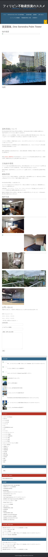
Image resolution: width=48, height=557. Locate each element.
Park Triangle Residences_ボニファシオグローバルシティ (15, 497)
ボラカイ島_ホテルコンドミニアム (9, 542)
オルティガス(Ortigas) (8, 416)
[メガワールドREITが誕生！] (5, 383)
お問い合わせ (41, 14)
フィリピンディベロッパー (9, 432)
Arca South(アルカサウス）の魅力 (9, 547)
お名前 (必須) (5, 322)
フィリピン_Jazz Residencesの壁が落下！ (15, 407)
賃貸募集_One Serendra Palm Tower (11, 517)
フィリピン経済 (7, 439)
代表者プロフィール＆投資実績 (10, 486)
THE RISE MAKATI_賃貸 (8, 512)
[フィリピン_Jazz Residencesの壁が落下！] (5, 407)
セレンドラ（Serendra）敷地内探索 (10, 534)
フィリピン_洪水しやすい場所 (9, 529)
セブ (4, 425)
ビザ (4, 429)
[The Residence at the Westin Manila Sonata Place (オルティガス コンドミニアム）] (5, 397)
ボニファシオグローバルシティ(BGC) (11, 442)
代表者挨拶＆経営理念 (8, 488)
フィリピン (6, 430)
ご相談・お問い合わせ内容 (7, 331)
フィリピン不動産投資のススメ (24, 6)
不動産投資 (6, 449)
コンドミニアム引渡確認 (15, 17)
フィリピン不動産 (7, 434)
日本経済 (5, 456)
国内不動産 (6, 455)
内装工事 (5, 453)
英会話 (5, 460)
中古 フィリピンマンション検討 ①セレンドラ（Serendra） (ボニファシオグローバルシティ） (26, 363)
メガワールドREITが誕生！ (12, 383)
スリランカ (6, 423)
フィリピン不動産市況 (8, 436)
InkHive (20, 555)
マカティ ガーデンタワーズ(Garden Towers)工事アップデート (19, 373)
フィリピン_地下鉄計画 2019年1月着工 (15, 387)
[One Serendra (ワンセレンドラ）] (5, 378)
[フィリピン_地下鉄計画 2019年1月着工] (5, 387)
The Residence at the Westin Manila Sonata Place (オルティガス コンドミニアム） (23, 397)
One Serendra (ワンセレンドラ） (13, 378)
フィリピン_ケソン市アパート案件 (10, 500)
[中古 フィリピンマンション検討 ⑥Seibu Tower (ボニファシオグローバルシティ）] (5, 402)
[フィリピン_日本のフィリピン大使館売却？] (5, 368)
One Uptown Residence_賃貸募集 (10, 516)
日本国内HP (35, 17)
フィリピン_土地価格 (7, 531)
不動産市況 (6, 448)
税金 (4, 458)
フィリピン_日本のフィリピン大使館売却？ (15, 368)
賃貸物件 (35, 14)
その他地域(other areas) (8, 427)
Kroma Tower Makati (7, 495)
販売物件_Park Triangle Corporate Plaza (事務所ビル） (14, 498)
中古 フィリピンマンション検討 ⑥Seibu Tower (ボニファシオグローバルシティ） (23, 402)
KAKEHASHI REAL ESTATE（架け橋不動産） (16, 14)
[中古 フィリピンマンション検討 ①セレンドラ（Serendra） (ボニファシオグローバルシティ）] (5, 363)
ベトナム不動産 (7, 441)
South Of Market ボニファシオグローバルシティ (13, 491)
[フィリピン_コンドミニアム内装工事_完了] (5, 392)
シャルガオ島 (6, 420)
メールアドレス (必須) (6, 327)
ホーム (5, 14)
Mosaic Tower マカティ (8, 502)
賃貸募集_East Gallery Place (9, 519)
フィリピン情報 (7, 437)
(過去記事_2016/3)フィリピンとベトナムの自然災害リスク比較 (15, 527)
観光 (4, 461)
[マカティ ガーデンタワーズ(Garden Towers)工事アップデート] (5, 373)
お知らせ (5, 418)
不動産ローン (6, 446)
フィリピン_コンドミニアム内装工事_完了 (15, 392)
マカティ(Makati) (7, 444)
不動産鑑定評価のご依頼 (26, 17)
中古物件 (5, 451)
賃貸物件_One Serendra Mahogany (10, 514)
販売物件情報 (28, 14)
